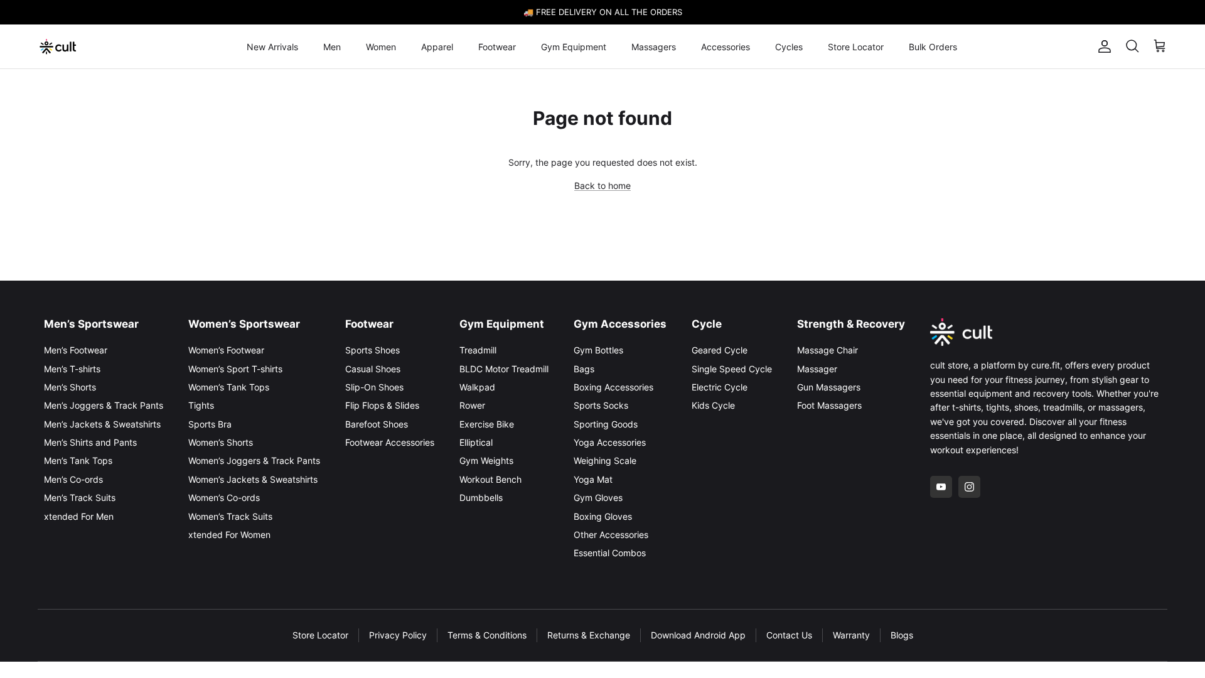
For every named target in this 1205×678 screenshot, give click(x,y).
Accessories (725, 46)
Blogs (902, 635)
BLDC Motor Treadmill (504, 368)
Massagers (653, 46)
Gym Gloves (598, 497)
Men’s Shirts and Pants (90, 442)
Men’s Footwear (75, 350)
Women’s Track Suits (230, 516)
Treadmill (477, 350)
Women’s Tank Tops (228, 387)
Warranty (851, 635)
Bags (584, 368)
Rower (472, 405)
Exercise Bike (486, 424)
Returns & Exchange (588, 635)
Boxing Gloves (603, 516)
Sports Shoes (372, 350)
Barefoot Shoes (376, 424)
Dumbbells (481, 497)
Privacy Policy (398, 635)
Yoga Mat (593, 479)
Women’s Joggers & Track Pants (254, 460)
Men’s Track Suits (79, 497)
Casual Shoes (372, 368)
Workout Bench (490, 479)
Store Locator (856, 46)
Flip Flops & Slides (382, 405)
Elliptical (476, 442)
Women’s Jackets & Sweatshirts (253, 479)
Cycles (789, 46)
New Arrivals (272, 46)
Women (381, 46)
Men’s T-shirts (72, 368)
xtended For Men (79, 516)
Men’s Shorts (70, 387)
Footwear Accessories (389, 442)
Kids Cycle (713, 405)
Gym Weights (486, 460)
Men (332, 46)
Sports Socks (601, 405)
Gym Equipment (573, 46)
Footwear (497, 46)
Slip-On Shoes (374, 387)
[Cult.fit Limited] (58, 46)
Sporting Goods (606, 424)
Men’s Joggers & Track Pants (103, 405)
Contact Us (789, 635)
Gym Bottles (598, 350)
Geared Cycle (719, 350)
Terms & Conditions (487, 635)
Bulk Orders (933, 46)
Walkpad (477, 387)
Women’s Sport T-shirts (235, 368)
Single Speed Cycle (732, 368)
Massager (817, 368)
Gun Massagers (828, 387)
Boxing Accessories (613, 387)
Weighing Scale (605, 460)
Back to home (602, 185)
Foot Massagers (829, 405)
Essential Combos (610, 552)
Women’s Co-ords (224, 497)
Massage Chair (827, 350)
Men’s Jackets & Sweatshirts (102, 424)
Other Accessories (611, 534)
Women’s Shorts (220, 442)
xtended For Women (229, 534)
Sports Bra (210, 424)
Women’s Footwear (226, 350)
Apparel (437, 46)
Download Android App (698, 635)
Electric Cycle (719, 387)
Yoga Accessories (610, 442)
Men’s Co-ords (73, 479)
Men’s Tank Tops (78, 460)
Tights (201, 405)
